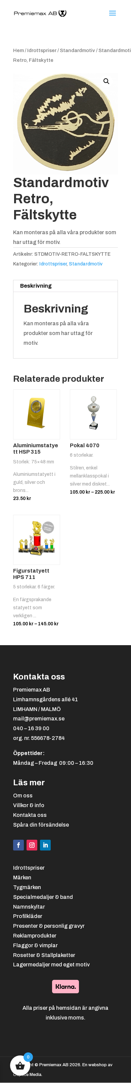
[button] (106, 81)
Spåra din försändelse (41, 825)
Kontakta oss (30, 815)
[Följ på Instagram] (32, 845)
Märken (22, 877)
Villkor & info (28, 805)
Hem (18, 50)
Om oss (23, 795)
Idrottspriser (41, 50)
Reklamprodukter (34, 936)
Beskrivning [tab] (36, 286)
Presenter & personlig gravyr (49, 926)
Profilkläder (27, 916)
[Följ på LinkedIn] (45, 845)
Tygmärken (27, 887)
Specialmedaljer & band (43, 897)
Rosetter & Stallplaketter (44, 955)
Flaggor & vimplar (35, 945)
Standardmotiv (77, 50)
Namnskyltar (29, 907)
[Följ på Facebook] (18, 845)
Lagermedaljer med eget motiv (51, 964)
